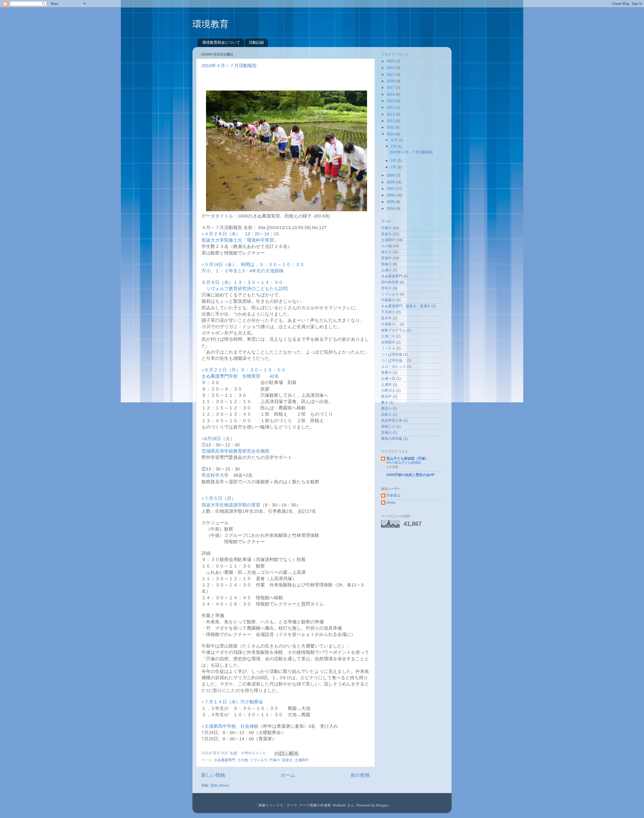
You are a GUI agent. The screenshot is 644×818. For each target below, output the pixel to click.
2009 (391, 175)
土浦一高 (388, 378)
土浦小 (386, 270)
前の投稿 (360, 775)
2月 (394, 167)
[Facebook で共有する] (291, 753)
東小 (384, 402)
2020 (391, 81)
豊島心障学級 (391, 439)
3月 (394, 160)
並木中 (386, 318)
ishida (390, 502)
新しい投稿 (213, 775)
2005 (391, 202)
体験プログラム (393, 330)
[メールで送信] (276, 753)
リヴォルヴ (258, 760)
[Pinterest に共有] (296, 753)
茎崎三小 (388, 426)
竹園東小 (388, 300)
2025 (391, 61)
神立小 (386, 252)
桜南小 (386, 264)
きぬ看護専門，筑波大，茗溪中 (405, 306)
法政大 (386, 414)
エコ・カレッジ (393, 366)
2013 (391, 114)
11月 (395, 140)
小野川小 (388, 391)
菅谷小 (386, 288)
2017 (391, 88)
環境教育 (210, 24)
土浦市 (386, 384)
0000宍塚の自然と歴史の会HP (410, 475)
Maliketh (339, 805)
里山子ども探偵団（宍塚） (407, 458)
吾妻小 (386, 372)
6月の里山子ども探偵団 (403, 462)
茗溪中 (386, 258)
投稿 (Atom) (219, 785)
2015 (391, 101)
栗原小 (386, 408)
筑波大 (287, 760)
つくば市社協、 (393, 360)
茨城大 (386, 433)
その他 (242, 760)
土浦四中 (302, 760)
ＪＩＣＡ (388, 348)
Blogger (382, 805)
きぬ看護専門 (224, 760)
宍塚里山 (393, 495)
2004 (391, 208)
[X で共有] (286, 753)
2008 (391, 182)
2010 (391, 134)
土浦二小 (388, 336)
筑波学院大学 (391, 420)
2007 (391, 189)
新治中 (386, 396)
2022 (391, 68)
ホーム (288, 775)
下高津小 (388, 312)
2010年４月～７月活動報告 (229, 65)
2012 (391, 121)
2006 (391, 195)
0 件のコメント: (255, 753)
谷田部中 (388, 342)
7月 (394, 146)
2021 (391, 74)
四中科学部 (390, 282)
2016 (391, 94)
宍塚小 (274, 760)
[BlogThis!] (281, 753)
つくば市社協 (391, 354)
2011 (391, 127)
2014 (391, 107)
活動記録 (256, 42)
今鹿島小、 (390, 324)
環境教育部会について (221, 42)
